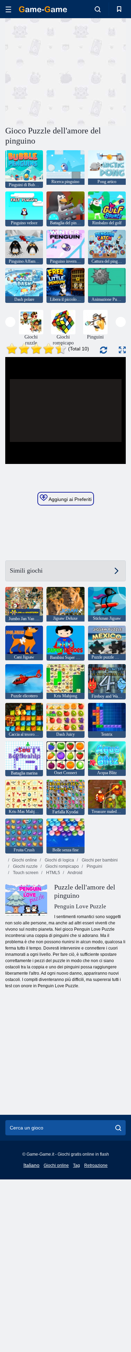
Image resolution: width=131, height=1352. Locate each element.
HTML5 (52, 872)
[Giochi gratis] (43, 9)
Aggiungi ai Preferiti (70, 499)
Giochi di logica (59, 860)
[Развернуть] (122, 350)
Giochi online (24, 860)
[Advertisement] (64, 71)
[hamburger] (8, 9)
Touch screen (25, 872)
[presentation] (10, 322)
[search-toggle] (97, 9)
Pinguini (94, 866)
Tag (76, 1165)
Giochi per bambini (99, 860)
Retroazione (96, 1165)
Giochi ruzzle (25, 866)
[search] (118, 1127)
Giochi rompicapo (61, 866)
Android (74, 872)
